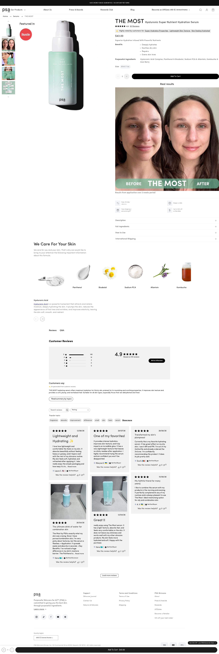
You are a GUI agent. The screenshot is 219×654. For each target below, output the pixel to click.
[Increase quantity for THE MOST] (12, 650)
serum (117, 420)
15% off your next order (164, 618)
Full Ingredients (122, 227)
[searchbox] (57, 410)
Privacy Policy (124, 601)
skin (103, 420)
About (157, 596)
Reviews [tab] (53, 330)
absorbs (64, 420)
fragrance (54, 420)
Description (120, 220)
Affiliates (158, 609)
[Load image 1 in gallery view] (8, 30)
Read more (72, 467)
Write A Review (157, 361)
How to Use (120, 233)
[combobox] (80, 410)
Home (5, 16)
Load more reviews (109, 575)
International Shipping (125, 239)
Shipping (122, 605)
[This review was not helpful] (82, 475)
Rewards (158, 605)
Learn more (39, 609)
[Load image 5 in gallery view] (8, 87)
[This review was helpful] (78, 475)
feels (110, 420)
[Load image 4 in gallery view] (8, 73)
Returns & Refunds (90, 605)
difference (88, 420)
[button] (18, 10)
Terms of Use (124, 596)
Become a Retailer (162, 614)
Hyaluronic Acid (41, 304)
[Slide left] (8, 21)
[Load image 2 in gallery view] (8, 44)
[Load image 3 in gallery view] (8, 59)
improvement (75, 420)
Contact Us (87, 601)
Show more (127, 420)
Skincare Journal (89, 596)
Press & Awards (161, 601)
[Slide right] (8, 96)
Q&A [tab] (62, 330)
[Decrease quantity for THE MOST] (4, 650)
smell (97, 420)
